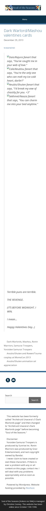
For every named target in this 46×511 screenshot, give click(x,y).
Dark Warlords (14, 341)
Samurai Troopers (23, 345)
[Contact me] (13, 379)
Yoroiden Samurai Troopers (18, 349)
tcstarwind (9, 47)
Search (8, 395)
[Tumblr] (8, 379)
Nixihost (30, 487)
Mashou (27, 341)
